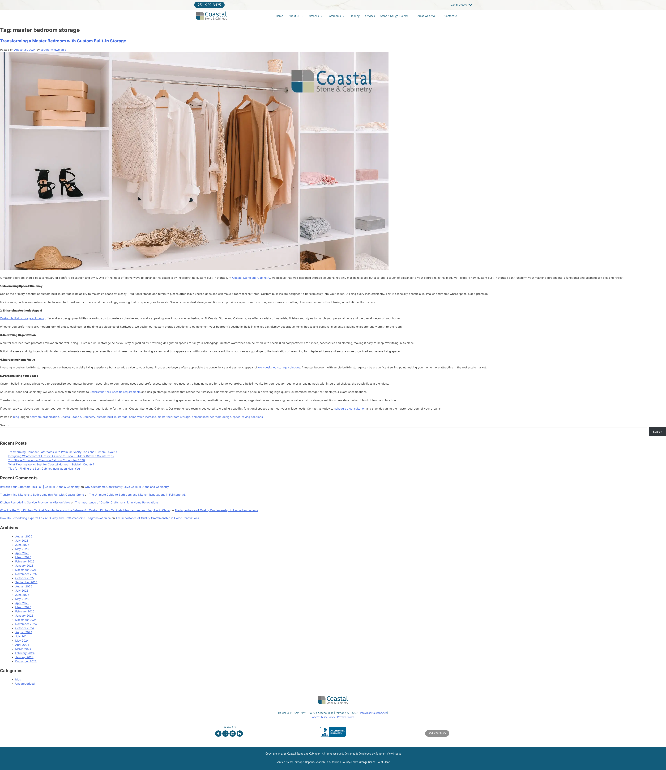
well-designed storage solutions (279, 367)
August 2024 (23, 632)
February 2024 (25, 653)
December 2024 (26, 619)
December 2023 (26, 661)
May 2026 (22, 549)
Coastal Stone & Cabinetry (78, 417)
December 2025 (26, 569)
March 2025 (23, 607)
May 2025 (22, 599)
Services (370, 16)
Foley (354, 762)
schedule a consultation (349, 408)
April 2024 (22, 644)
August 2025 (23, 586)
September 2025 (26, 582)
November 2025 (26, 574)
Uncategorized (25, 683)
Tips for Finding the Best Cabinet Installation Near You (44, 468)
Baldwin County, (341, 762)
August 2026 (23, 536)
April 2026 (22, 553)
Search (4, 425)
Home (279, 16)
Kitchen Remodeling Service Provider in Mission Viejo (35, 502)
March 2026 (23, 557)
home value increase (142, 417)
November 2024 (26, 624)
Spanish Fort (322, 762)
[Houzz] (240, 733)
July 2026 (21, 540)
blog (16, 417)
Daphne (309, 762)
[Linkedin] (232, 733)
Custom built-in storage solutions (22, 318)
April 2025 (22, 603)
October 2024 (24, 628)
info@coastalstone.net (373, 713)
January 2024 (24, 657)
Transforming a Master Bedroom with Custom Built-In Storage (63, 40)
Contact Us (451, 16)
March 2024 (23, 649)
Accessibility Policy (323, 717)
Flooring (355, 16)
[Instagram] (225, 733)
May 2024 (22, 640)
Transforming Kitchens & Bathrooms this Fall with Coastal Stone (42, 494)
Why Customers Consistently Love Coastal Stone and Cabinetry (127, 487)
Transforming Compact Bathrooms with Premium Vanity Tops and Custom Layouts (62, 452)
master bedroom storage (173, 417)
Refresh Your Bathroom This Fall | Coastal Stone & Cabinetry (40, 487)
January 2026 (24, 565)
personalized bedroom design (211, 417)
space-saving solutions (248, 417)
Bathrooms (334, 16)
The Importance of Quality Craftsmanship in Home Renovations (116, 502)
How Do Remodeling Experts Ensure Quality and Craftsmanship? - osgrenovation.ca (55, 518)
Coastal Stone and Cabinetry (251, 277)
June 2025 (22, 594)
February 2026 (25, 561)
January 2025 (24, 615)
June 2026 (22, 544)
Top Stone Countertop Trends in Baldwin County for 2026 (46, 460)
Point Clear (383, 762)
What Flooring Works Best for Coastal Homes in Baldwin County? (51, 464)
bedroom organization (44, 417)
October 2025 (24, 578)
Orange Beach (367, 762)
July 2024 (21, 636)
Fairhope (299, 762)
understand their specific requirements (115, 392)
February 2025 (25, 611)
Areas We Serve (426, 16)
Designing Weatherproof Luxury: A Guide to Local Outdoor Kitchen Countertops (61, 456)
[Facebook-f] (218, 733)
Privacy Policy (345, 717)
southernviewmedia (53, 49)
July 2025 (21, 590)
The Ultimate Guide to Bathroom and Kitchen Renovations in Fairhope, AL (137, 494)
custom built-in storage (112, 417)
